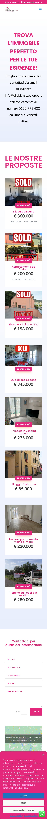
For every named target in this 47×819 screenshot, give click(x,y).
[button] (43, 754)
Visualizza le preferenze (23, 810)
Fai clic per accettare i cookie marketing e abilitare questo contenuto (23, 739)
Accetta (23, 795)
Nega (23, 802)
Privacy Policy (16, 815)
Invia (36, 712)
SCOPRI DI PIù (23, 205)
